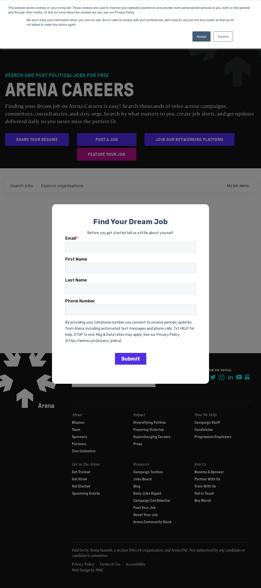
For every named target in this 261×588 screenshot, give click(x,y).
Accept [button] (201, 36)
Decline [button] (223, 36)
